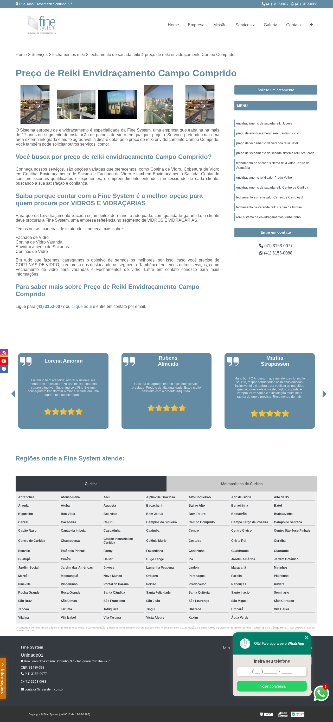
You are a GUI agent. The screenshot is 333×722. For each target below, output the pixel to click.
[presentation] (6, 414)
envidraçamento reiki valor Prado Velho (264, 177)
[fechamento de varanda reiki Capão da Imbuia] (200, 104)
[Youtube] (4, 361)
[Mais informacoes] (311, 25)
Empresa (196, 25)
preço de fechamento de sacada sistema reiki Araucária (275, 153)
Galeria (270, 25)
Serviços (243, 25)
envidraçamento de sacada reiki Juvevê (264, 123)
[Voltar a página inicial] (42, 24)
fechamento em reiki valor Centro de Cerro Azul (269, 197)
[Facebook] (4, 369)
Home (173, 25)
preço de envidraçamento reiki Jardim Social (267, 133)
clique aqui (82, 306)
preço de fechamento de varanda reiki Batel (267, 143)
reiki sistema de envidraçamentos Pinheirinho (268, 217)
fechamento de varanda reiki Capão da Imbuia (269, 207)
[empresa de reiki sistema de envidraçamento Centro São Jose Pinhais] (35, 104)
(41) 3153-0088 (305, 4)
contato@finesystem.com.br (44, 689)
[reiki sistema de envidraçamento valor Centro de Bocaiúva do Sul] (76, 104)
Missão (220, 25)
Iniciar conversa (271, 686)
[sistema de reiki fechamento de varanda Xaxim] (158, 104)
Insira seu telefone (272, 661)
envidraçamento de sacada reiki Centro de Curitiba (272, 187)
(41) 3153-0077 (277, 4)
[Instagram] (4, 353)
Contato (293, 25)
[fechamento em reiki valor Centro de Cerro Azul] (117, 104)
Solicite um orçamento (276, 90)
